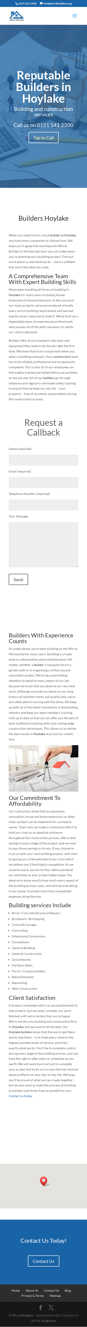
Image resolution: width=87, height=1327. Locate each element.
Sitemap (55, 1295)
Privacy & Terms (32, 1295)
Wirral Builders (22, 1315)
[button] (45, 1181)
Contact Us (43, 1261)
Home (15, 1290)
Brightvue (48, 1321)
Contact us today (20, 1096)
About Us (31, 1290)
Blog (68, 1290)
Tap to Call (43, 137)
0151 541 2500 (55, 125)
